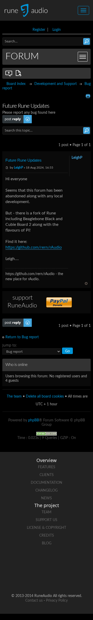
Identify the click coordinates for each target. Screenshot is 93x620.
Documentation (46, 483)
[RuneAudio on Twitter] (56, 561)
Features (46, 467)
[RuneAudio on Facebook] (37, 561)
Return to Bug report (22, 337)
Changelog (46, 490)
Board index (16, 84)
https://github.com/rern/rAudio (33, 247)
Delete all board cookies (45, 396)
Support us (46, 520)
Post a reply (11, 117)
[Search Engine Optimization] (46, 433)
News (46, 498)
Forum (22, 56)
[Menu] (83, 57)
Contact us (34, 600)
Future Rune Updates (23, 160)
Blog (46, 543)
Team (46, 512)
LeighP (18, 167)
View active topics (19, 73)
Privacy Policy (57, 600)
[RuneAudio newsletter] (66, 579)
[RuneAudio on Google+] (76, 561)
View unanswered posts (9, 73)
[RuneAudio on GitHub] (17, 561)
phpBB (33, 420)
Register (39, 30)
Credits (46, 535)
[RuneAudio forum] (27, 579)
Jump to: (9, 345)
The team (14, 396)
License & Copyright (46, 528)
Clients (47, 475)
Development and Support (55, 84)
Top (86, 283)
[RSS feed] (46, 579)
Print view (88, 96)
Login (56, 30)
